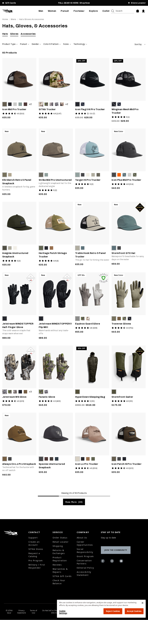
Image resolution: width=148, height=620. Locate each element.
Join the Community (115, 550)
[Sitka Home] (20, 11)
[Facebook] (103, 561)
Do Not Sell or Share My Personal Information (56, 611)
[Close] (142, 603)
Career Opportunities (85, 543)
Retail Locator (61, 541)
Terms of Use (33, 611)
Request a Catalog (34, 555)
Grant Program (85, 556)
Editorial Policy (85, 567)
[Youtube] (121, 561)
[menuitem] (41, 11)
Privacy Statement (21, 611)
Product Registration (60, 559)
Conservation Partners (84, 562)
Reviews (57, 564)
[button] (140, 44)
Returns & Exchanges (59, 552)
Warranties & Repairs (60, 570)
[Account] (143, 11)
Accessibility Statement (84, 573)
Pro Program (35, 560)
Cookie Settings (63, 612)
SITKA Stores (35, 549)
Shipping (58, 546)
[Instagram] (112, 561)
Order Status (60, 537)
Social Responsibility (85, 550)
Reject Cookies (113, 611)
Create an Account (34, 543)
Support (33, 537)
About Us (82, 537)
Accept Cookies (134, 611)
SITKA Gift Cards (62, 576)
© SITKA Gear (9, 611)
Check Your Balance (59, 582)
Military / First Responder (36, 566)
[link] (19, 91)
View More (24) (74, 502)
